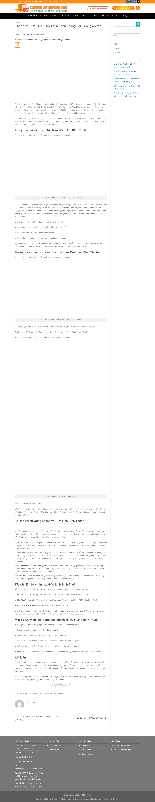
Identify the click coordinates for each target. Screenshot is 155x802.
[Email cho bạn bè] (61, 685)
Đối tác (96, 16)
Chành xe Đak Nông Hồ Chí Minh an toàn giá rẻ (125, 65)
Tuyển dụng (54, 750)
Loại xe (105, 16)
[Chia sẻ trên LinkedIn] (69, 685)
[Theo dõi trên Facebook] (127, 1)
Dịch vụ (65, 16)
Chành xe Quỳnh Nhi (40, 118)
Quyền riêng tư (87, 754)
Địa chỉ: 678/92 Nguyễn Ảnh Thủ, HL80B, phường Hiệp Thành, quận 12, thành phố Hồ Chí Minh (29, 776)
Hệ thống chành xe (49, 16)
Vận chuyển (86, 745)
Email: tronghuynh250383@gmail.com (28, 767)
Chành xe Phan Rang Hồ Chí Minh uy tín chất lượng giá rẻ (126, 94)
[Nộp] (138, 24)
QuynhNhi (40, 34)
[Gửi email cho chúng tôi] (138, 1)
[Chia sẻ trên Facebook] (53, 685)
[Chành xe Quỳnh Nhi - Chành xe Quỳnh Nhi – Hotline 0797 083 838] (41, 8)
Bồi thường (86, 750)
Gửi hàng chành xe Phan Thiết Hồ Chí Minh (127, 87)
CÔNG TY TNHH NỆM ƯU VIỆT (90, 718)
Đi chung (76, 16)
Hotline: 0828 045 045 (25, 757)
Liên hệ (124, 16)
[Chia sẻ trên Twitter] (57, 685)
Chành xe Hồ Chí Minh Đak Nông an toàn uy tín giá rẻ (125, 72)
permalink (59, 693)
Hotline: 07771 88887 (24, 761)
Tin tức (114, 16)
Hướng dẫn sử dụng (122, 745)
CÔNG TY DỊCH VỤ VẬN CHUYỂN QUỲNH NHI (25, 746)
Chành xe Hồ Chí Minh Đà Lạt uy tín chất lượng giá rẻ (126, 80)
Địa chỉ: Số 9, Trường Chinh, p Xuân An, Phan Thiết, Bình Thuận (29, 784)
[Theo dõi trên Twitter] (134, 1)
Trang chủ (33, 16)
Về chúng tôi (54, 745)
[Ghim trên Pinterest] (65, 685)
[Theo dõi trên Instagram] (131, 1)
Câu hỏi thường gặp (122, 750)
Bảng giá (87, 16)
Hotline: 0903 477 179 (24, 753)
